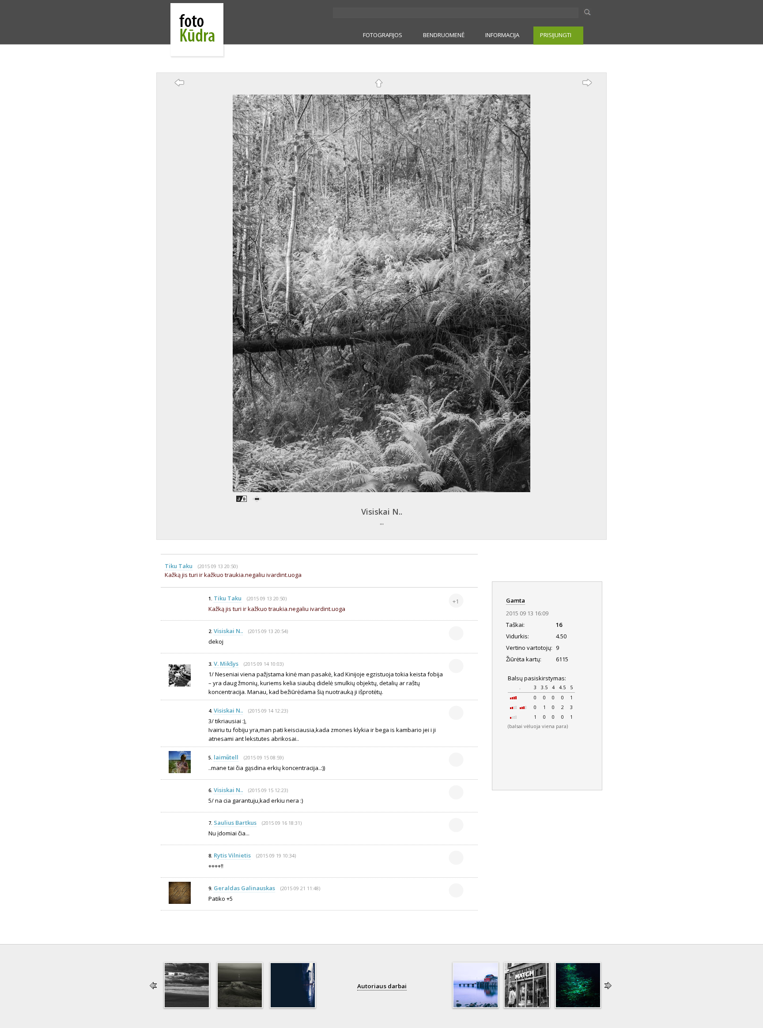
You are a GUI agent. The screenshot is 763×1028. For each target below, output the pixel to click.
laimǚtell (226, 757)
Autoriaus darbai (382, 986)
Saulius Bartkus (235, 823)
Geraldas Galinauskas (244, 888)
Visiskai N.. (381, 511)
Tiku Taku (179, 566)
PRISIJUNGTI (555, 35)
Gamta (515, 600)
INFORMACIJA (502, 35)
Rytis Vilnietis (232, 855)
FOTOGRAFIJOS (382, 35)
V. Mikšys (226, 664)
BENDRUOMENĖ (444, 35)
